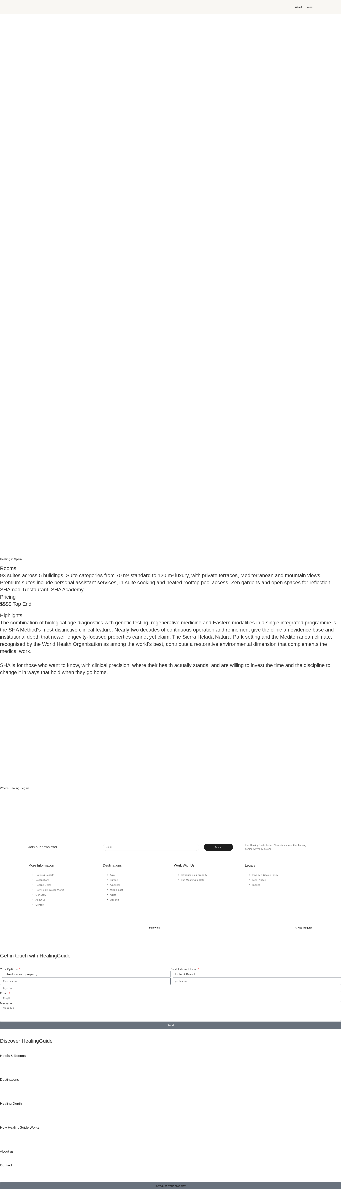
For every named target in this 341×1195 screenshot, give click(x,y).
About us (7, 1151)
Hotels (309, 7)
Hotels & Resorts (13, 1056)
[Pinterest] (167, 927)
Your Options (9, 969)
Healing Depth (11, 1103)
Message (6, 1003)
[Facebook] (182, 927)
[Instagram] (174, 927)
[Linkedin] (189, 927)
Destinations (9, 1079)
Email (4, 993)
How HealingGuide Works (19, 1127)
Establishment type (183, 969)
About (298, 7)
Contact (6, 1165)
